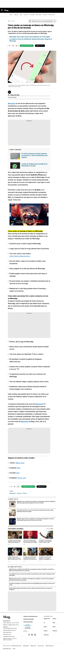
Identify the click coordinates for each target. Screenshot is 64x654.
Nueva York (26, 14)
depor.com (33, 645)
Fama (45, 626)
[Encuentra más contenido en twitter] (13, 46)
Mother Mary (38, 14)
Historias (46, 634)
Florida (11, 14)
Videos (54, 618)
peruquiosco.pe (7, 648)
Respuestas (47, 618)
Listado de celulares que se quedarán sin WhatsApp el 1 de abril (34, 165)
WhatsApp (12, 493)
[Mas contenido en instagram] (35, 634)
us (44, 622)
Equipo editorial (6, 620)
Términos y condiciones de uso (30, 616)
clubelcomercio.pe (16, 645)
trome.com (41, 645)
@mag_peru (22, 478)
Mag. (19, 468)
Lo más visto (13, 499)
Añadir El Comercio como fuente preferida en (42, 21)
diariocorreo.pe (50, 645)
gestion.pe (26, 645)
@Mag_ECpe (19, 463)
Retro (54, 626)
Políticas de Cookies (28, 621)
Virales (45, 630)
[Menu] (2, 10)
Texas (21, 14)
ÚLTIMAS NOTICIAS (15, 566)
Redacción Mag (14, 95)
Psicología (32, 14)
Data (54, 622)
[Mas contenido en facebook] (29, 634)
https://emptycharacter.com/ (19, 256)
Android (19, 493)
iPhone (25, 493)
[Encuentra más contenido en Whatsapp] (16, 46)
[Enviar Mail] (9, 95)
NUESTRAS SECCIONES (48, 616)
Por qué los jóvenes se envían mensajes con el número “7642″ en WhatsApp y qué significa (34, 155)
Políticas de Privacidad (28, 619)
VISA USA (45, 14)
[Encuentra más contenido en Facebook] (9, 46)
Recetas (55, 630)
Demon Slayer (51, 14)
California (16, 14)
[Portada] (7, 619)
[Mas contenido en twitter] (32, 634)
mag (14, 648)
